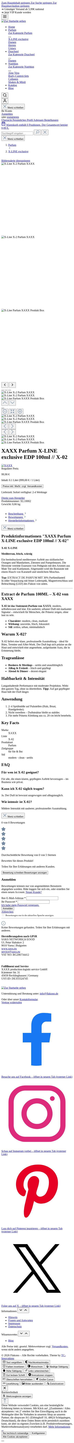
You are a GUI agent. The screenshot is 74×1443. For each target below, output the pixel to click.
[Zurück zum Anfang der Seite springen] (4, 1401)
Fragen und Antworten (20, 1320)
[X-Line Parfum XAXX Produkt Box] (22, 310)
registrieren (13, 117)
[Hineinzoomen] (20, 411)
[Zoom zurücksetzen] (12, 411)
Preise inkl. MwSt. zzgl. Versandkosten (22, 486)
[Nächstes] (12, 385)
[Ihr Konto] (4, 101)
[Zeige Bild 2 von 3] (6, 390)
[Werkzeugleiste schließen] (4, 1388)
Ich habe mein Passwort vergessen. (20, 905)
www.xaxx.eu (9, 948)
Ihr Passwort (9, 901)
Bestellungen (51, 120)
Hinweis (12, 1317)
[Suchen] (4, 95)
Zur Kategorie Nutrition (21, 66)
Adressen (38, 120)
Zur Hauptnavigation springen (29, 4)
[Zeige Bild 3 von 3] (9, 390)
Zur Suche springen (42, 2)
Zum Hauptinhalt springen (16, 2)
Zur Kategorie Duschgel (21, 54)
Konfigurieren (38, 1433)
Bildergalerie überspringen (15, 160)
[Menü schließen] (9, 37)
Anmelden (7, 114)
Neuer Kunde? (34, 892)
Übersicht (7, 120)
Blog (11, 1340)
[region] (37, 303)
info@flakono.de (49, 993)
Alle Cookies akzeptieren (15, 1436)
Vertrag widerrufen (11, 1002)
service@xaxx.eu (10, 951)
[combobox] (17, 133)
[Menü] (4, 17)
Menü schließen (15, 107)
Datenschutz (15, 1326)
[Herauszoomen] (4, 411)
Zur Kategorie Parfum (20, 33)
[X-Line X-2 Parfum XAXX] (18, 163)
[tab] (17, 513)
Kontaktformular (29, 999)
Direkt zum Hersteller (13, 498)
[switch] (12, 1362)
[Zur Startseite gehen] (13, 21)
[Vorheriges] (4, 385)
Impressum (14, 1323)
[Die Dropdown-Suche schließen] (44, 132)
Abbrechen (7, 911)
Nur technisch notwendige (15, 1433)
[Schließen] (2, 408)
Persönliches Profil (23, 120)
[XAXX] (6, 465)
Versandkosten (60, 1346)
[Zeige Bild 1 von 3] (2, 390)
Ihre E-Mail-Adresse (13, 898)
